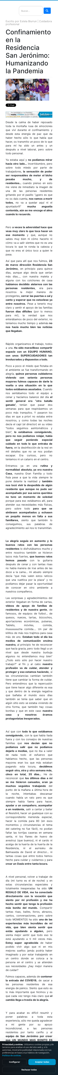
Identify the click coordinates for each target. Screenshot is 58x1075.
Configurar (14, 1062)
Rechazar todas (29, 1069)
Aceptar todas (42, 1062)
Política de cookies (11, 1055)
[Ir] (47, 11)
